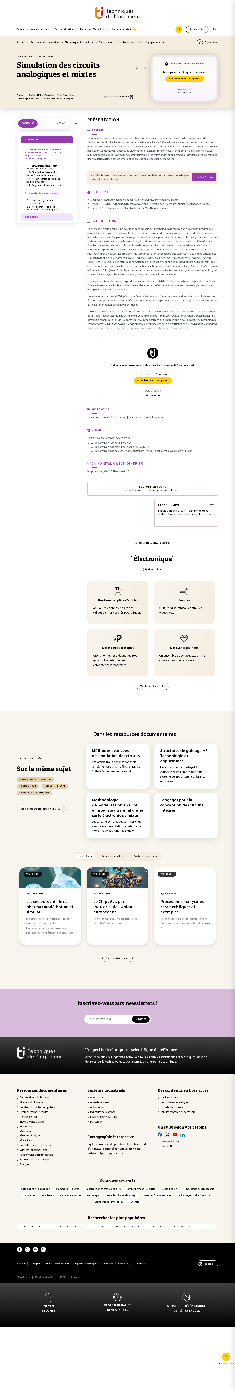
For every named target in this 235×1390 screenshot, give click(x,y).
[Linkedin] (182, 1134)
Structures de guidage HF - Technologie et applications (185, 756)
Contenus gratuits (122, 29)
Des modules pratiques (118, 648)
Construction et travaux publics (37, 1107)
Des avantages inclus (184, 648)
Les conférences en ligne (174, 1102)
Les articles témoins (172, 1107)
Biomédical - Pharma (31, 1102)
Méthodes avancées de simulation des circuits (116, 753)
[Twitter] (167, 1134)
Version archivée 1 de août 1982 (108, 443)
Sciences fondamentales (33, 1150)
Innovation (26, 1126)
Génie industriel (28, 1117)
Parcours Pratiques (65, 29)
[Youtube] (175, 1134)
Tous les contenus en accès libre (178, 1112)
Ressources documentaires (32, 29)
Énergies (24, 1164)
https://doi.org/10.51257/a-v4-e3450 (108, 471)
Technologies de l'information (36, 1155)
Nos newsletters (170, 1141)
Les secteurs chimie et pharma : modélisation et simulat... (49, 907)
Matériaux (25, 1131)
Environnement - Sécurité (34, 1112)
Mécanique (26, 1140)
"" (153, 558)
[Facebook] (160, 1134)
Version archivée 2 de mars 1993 (108, 447)
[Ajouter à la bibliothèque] (131, 97)
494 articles (153, 569)
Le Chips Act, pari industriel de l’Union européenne (112, 907)
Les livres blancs (169, 1097)
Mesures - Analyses (30, 1135)
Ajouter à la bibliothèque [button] (116, 97)
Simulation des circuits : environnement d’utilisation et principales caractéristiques (185, 510)
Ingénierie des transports (34, 1121)
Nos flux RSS (167, 1146)
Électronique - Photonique (34, 1159)
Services (184, 600)
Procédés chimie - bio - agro (35, 1145)
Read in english (65, 98)
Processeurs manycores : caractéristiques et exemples (183, 907)
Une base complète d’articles (118, 600)
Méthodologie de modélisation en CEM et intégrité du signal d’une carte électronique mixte (117, 808)
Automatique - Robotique (34, 1097)
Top (23, 1226)
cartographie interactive (123, 1144)
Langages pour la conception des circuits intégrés (181, 805)
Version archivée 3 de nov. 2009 (108, 451)
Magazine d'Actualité (92, 29)
